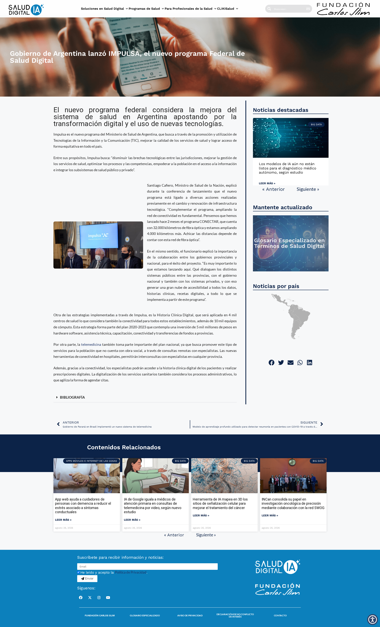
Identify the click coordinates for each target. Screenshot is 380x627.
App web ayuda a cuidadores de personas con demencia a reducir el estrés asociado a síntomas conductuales (83, 505)
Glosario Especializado (145, 615)
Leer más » (267, 183)
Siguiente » (308, 189)
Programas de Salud (144, 8)
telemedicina (91, 344)
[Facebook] (80, 597)
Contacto (280, 615)
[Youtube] (108, 597)
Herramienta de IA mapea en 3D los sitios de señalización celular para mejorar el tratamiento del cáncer (220, 503)
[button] (145, 397)
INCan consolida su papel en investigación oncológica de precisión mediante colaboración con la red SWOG (293, 503)
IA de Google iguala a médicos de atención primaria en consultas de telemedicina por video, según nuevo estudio (152, 505)
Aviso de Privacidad (189, 615)
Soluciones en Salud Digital (102, 8)
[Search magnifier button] (269, 8)
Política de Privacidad (130, 572)
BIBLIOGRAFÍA (72, 397)
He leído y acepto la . (113, 572)
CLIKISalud (225, 8)
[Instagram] (99, 597)
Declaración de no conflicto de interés (235, 615)
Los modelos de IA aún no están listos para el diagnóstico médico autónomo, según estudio (287, 168)
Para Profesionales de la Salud (188, 8)
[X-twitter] (89, 597)
